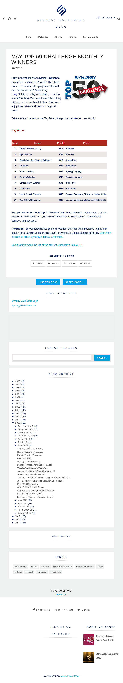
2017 (18, 410)
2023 (18, 391)
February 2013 (25, 510)
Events (34, 566)
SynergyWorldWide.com (24, 305)
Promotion (41, 572)
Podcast (18, 572)
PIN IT (87, 263)
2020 (18, 400)
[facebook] (5, 18)
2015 (18, 416)
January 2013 (25, 513)
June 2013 (23, 445)
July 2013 (23, 442)
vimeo (86, 610)
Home (28, 37)
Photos (58, 37)
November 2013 (26, 429)
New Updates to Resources (30, 452)
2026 (18, 381)
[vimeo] (16, 18)
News (100, 566)
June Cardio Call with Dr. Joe (31, 487)
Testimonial (55, 572)
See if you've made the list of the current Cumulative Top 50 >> (47, 245)
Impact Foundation (85, 566)
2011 (17, 519)
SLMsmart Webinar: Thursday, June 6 (35, 497)
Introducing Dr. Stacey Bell (29, 493)
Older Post (73, 282)
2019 (18, 403)
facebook (43, 610)
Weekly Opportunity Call (28, 461)
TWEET (55, 263)
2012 (18, 516)
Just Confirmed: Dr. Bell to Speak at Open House (40, 481)
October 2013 (25, 432)
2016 (18, 413)
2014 (18, 420)
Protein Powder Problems (29, 455)
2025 (18, 384)
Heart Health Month (62, 566)
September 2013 (26, 436)
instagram (65, 610)
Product (29, 572)
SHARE (39, 263)
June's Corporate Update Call (31, 474)
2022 (18, 394)
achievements (20, 566)
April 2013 (23, 503)
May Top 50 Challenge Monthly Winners (36, 490)
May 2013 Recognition (28, 484)
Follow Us (61, 594)
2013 (18, 423)
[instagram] (10, 18)
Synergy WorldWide (70, 676)
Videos (72, 37)
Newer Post (49, 282)
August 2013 (24, 439)
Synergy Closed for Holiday (30, 448)
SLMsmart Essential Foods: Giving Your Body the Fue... (43, 477)
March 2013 (24, 506)
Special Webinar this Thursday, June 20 (36, 471)
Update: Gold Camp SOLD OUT (32, 468)
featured (45, 566)
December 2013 (26, 426)
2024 (18, 387)
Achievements (90, 37)
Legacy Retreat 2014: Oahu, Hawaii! (34, 465)
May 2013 (23, 500)
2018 (18, 407)
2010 (18, 522)
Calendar (43, 37)
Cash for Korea (24, 458)
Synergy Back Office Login (25, 300)
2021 (18, 397)
